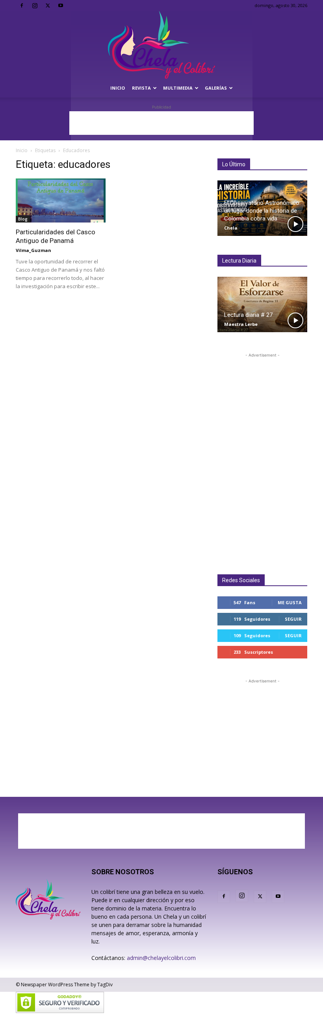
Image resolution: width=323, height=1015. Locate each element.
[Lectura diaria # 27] (262, 304)
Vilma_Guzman (33, 250)
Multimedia (178, 88)
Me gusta (290, 602)
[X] (48, 5)
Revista (141, 88)
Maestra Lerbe (241, 324)
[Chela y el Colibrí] (161, 45)
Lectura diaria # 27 (248, 314)
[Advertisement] (161, 123)
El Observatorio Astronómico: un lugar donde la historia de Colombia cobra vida (262, 210)
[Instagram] (35, 5)
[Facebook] (22, 5)
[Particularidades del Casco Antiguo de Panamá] (61, 200)
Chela (231, 228)
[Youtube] (61, 5)
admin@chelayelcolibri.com (161, 958)
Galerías (216, 88)
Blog (23, 219)
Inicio (117, 88)
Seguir (293, 619)
